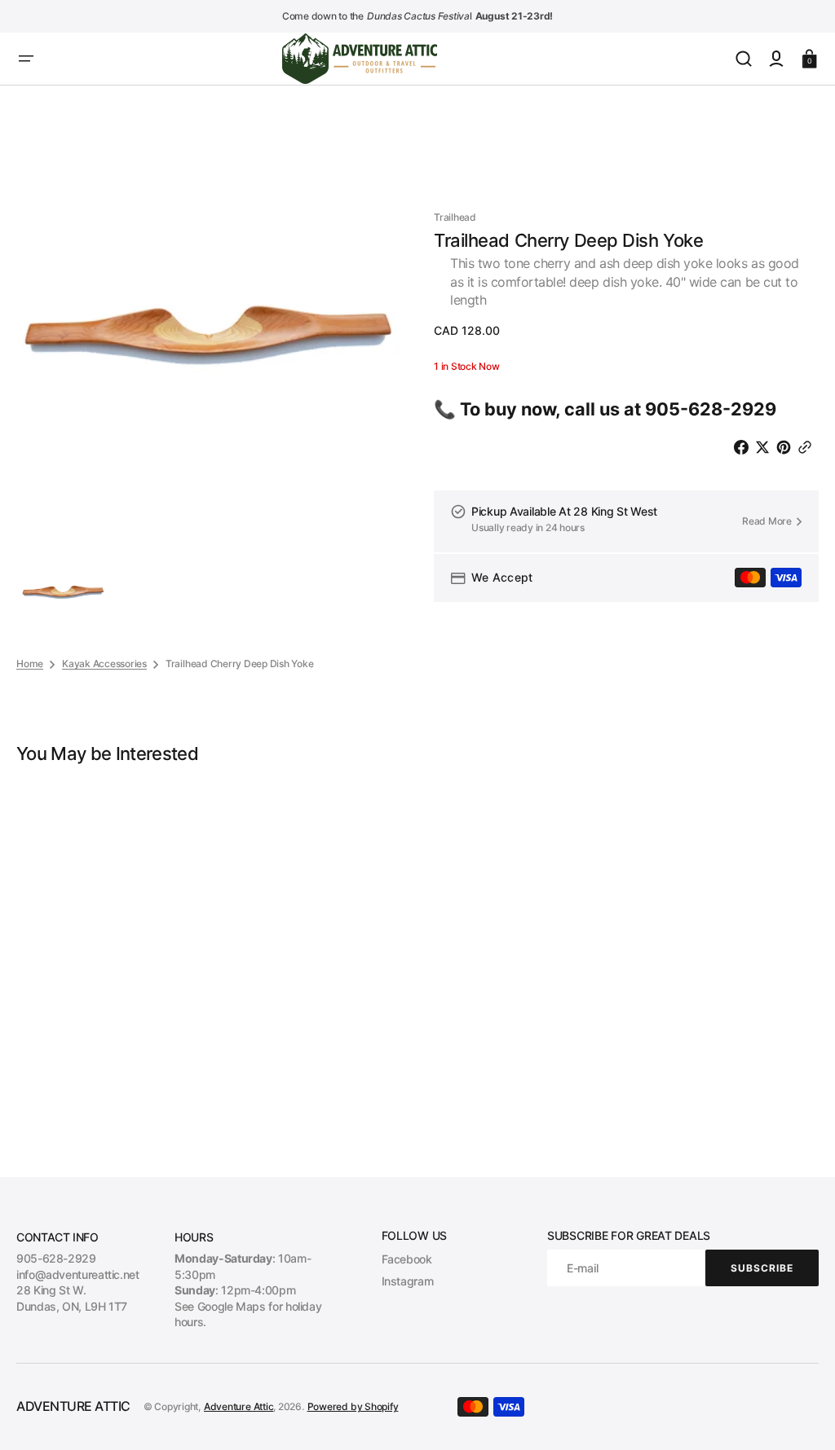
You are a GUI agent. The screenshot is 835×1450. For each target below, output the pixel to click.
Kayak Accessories (104, 663)
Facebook (407, 1259)
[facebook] (744, 447)
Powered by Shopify (353, 1406)
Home (29, 663)
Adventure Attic (238, 1406)
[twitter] (765, 447)
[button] (26, 59)
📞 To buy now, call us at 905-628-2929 (605, 409)
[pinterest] (786, 447)
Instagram (408, 1281)
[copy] (808, 447)
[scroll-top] (800, 1415)
